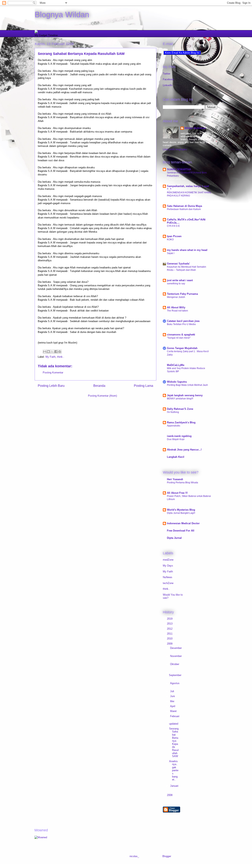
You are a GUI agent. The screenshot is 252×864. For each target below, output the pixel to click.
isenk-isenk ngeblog (179, 436)
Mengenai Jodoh (176, 297)
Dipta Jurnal (174, 537)
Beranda (99, 385)
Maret (173, 711)
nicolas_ (134, 856)
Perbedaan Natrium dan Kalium (184, 209)
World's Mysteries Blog (181, 509)
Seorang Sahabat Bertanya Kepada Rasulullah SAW (81, 54)
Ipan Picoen (174, 236)
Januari (174, 785)
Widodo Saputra (177, 381)
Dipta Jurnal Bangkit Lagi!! (181, 513)
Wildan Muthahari (195, 128)
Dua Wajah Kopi (175, 439)
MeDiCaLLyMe (175, 365)
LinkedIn (167, 85)
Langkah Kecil (175, 456)
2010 (170, 638)
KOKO (170, 239)
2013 (170, 623)
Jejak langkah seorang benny (185, 395)
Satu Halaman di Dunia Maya (184, 205)
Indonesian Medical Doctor (183, 523)
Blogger (166, 856)
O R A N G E (173, 226)
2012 (170, 628)
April (173, 706)
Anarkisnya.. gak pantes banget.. (173, 770)
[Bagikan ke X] (52, 352)
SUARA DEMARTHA (179, 169)
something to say (176, 283)
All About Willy (176, 307)
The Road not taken (177, 310)
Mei (172, 701)
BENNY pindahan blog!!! (180, 398)
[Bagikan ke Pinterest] (60, 352)
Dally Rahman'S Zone (180, 408)
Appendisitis (173, 425)
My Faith (50, 356)
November (176, 656)
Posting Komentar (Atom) (102, 395)
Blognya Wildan (62, 14)
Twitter (166, 73)
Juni (173, 696)
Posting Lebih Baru (51, 385)
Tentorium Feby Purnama (182, 293)
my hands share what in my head (187, 250)
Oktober (174, 664)
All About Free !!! (177, 492)
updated (173, 723)
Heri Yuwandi (175, 479)
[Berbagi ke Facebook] (56, 352)
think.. (60, 356)
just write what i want (180, 280)
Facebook (168, 79)
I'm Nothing (173, 412)
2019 (170, 618)
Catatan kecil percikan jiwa (183, 321)
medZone (168, 559)
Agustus (175, 683)
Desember (176, 648)
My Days (168, 565)
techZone (168, 583)
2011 (170, 633)
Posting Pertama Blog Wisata (182, 482)
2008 (170, 795)
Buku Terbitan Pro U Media (181, 324)
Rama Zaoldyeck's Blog (181, 422)
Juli (172, 691)
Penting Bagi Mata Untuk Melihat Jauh (187, 385)
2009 (170, 643)
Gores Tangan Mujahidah (182, 348)
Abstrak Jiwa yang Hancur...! (184, 449)
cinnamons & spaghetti (181, 334)
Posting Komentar (53, 372)
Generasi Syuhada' (178, 263)
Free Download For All (180, 530)
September (175, 675)
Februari (174, 716)
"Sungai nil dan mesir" (179, 337)
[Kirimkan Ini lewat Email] (45, 352)
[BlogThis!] (48, 352)
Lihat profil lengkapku (175, 149)
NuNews (167, 577)
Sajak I (170, 253)
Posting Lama (143, 385)
